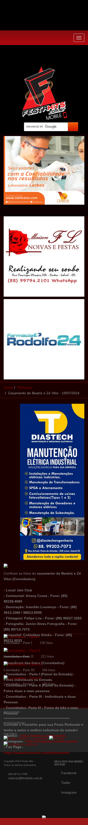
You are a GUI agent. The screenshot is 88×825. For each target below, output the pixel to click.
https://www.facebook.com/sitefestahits (37, 753)
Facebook (69, 773)
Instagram (69, 792)
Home (8, 387)
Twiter (65, 783)
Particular (24, 387)
